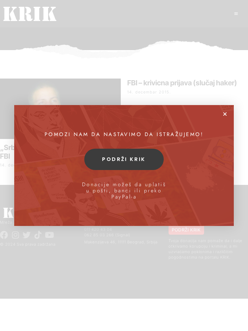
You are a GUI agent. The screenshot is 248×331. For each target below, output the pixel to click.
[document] (124, 165)
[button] (224, 114)
